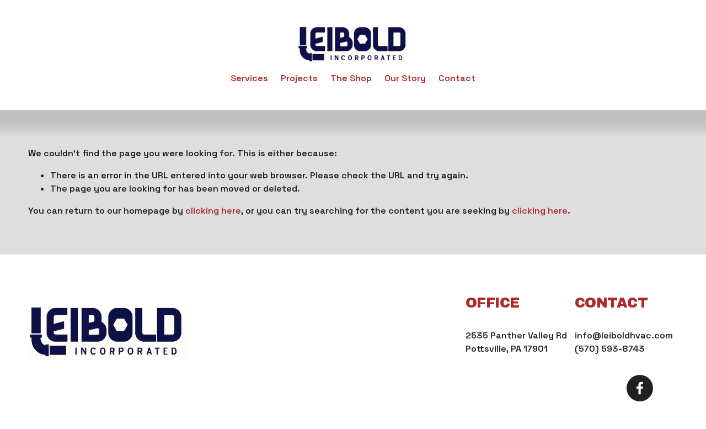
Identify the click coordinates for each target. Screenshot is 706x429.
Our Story (405, 78)
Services (249, 78)
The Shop (351, 78)
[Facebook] (640, 388)
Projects (299, 78)
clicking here (213, 210)
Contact (456, 78)
